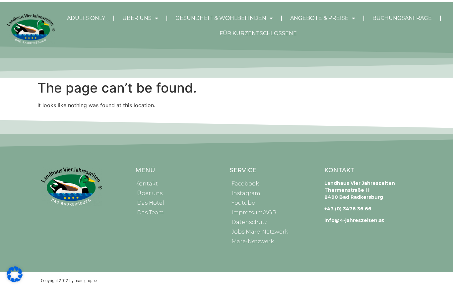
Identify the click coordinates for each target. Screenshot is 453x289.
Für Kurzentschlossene (258, 33)
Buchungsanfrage (402, 18)
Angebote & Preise (319, 18)
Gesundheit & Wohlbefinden (220, 18)
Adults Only (86, 18)
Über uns (137, 18)
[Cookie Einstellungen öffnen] (15, 280)
